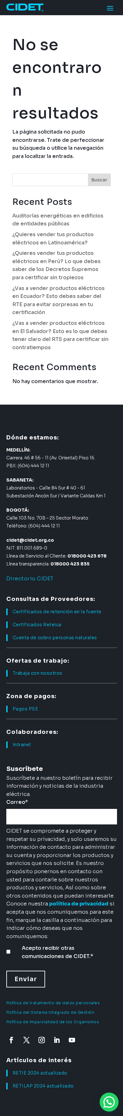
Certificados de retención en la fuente (57, 612)
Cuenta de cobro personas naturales (55, 637)
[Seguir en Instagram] (42, 1040)
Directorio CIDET (30, 578)
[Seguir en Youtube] (72, 1040)
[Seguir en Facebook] (11, 1040)
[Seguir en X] (26, 1040)
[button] (109, 1102)
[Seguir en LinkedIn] (57, 1040)
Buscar (99, 180)
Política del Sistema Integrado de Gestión (50, 1012)
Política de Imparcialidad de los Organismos (52, 1021)
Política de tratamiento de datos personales (53, 1002)
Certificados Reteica (37, 624)
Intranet (22, 744)
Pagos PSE (25, 709)
